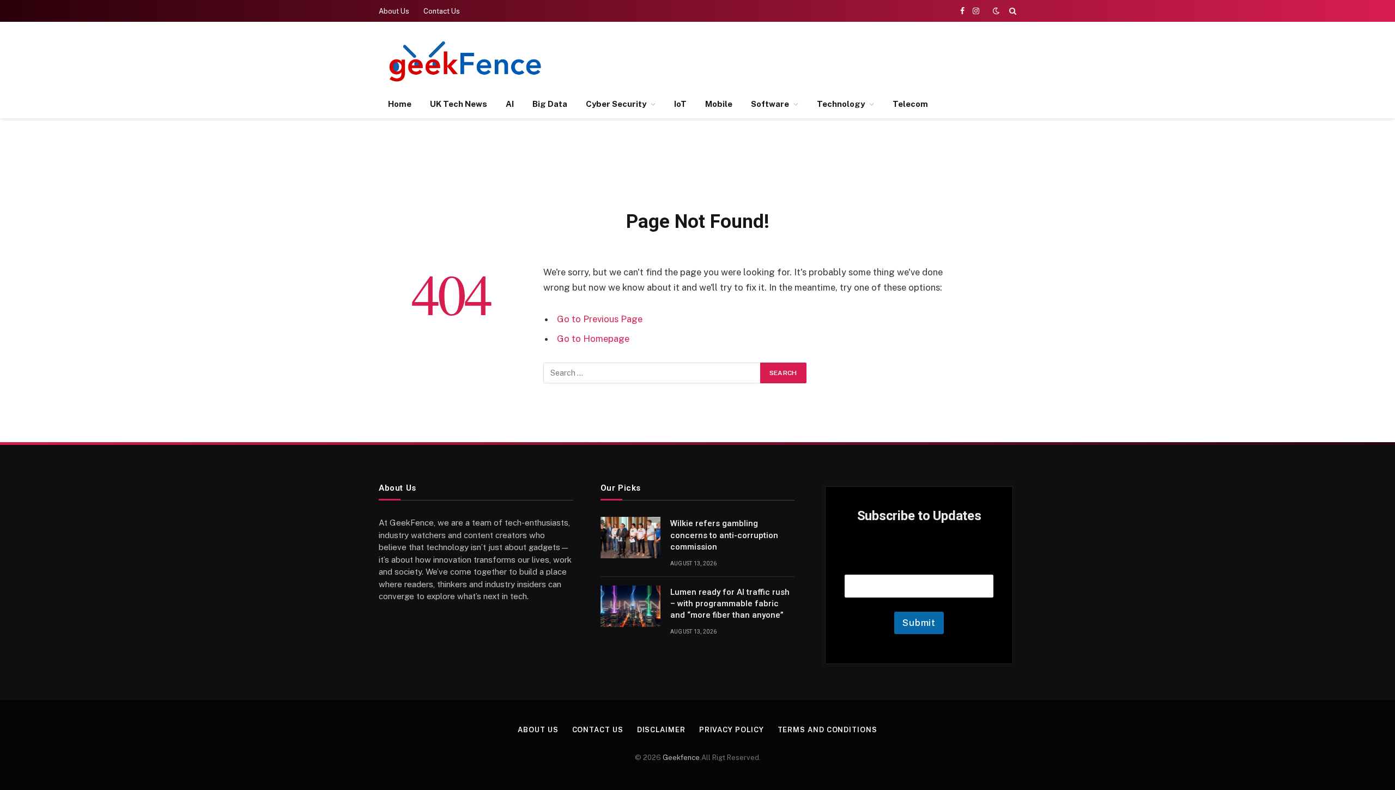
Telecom (910, 103)
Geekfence (681, 757)
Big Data (549, 103)
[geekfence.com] (466, 61)
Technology (841, 103)
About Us (394, 11)
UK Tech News (458, 103)
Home (399, 103)
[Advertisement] (818, 60)
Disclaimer (661, 730)
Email (919, 561)
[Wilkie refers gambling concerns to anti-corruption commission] (630, 537)
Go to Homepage (593, 338)
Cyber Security (616, 103)
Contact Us (441, 11)
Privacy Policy (731, 730)
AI (510, 103)
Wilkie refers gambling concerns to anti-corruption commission (724, 535)
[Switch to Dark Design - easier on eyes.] (996, 11)
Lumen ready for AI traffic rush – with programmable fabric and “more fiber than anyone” (730, 603)
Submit (919, 622)
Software (770, 103)
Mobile (718, 103)
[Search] (1011, 11)
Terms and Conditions (827, 730)
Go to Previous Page (599, 318)
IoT (680, 103)
